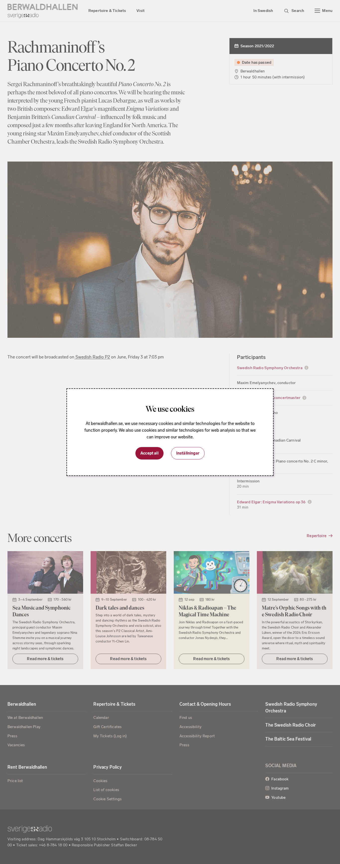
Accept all (149, 453)
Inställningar (187, 453)
